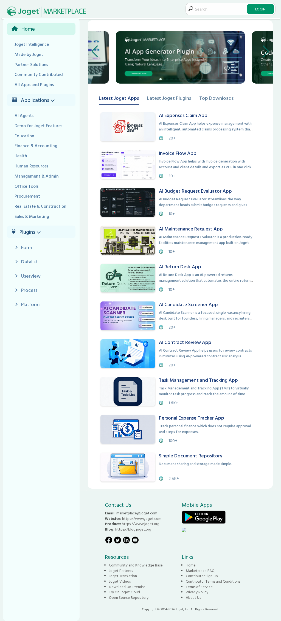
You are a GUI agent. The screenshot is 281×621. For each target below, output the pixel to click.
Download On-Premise (127, 586)
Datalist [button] (29, 261)
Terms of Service (199, 586)
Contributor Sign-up (202, 576)
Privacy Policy (197, 592)
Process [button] (29, 290)
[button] (53, 100)
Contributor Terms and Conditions (213, 581)
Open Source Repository (128, 597)
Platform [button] (30, 304)
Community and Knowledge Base (136, 565)
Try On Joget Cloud (124, 592)
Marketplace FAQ (200, 570)
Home (191, 565)
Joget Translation (123, 576)
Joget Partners (121, 570)
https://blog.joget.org (133, 529)
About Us (193, 597)
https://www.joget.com (141, 518)
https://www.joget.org (140, 523)
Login (260, 9)
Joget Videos (120, 581)
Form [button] (26, 247)
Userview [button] (31, 276)
